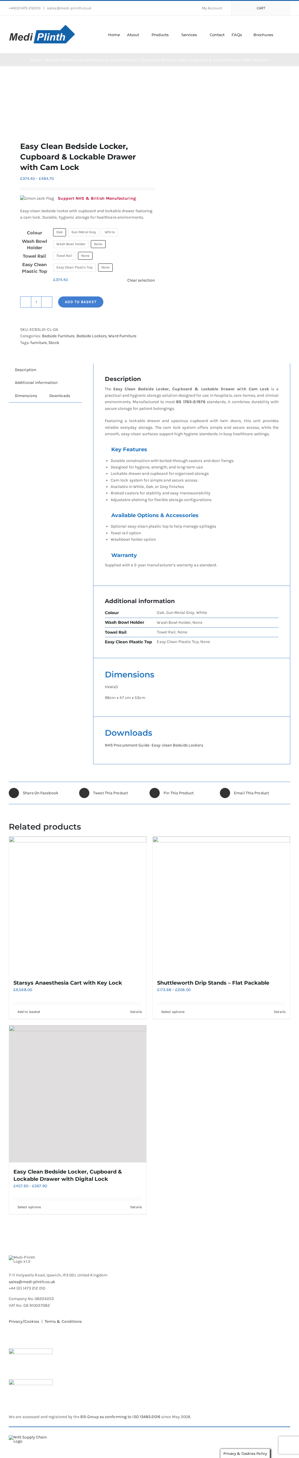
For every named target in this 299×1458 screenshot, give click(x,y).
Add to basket (81, 302)
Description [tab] (25, 369)
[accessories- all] (76, 104)
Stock (53, 342)
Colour (34, 233)
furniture (38, 342)
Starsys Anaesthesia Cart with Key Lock (67, 983)
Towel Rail (34, 256)
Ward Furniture (122, 335)
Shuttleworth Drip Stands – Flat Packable (213, 983)
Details (136, 1012)
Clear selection (141, 280)
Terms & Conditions (63, 1321)
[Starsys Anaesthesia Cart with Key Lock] (77, 905)
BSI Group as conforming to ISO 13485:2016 (119, 1416)
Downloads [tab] (59, 395)
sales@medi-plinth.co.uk (68, 8)
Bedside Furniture (58, 335)
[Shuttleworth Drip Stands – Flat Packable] (221, 905)
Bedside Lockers (92, 335)
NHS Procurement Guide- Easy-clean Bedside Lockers (154, 745)
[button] (281, 34)
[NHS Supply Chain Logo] (32, 1437)
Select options (173, 1012)
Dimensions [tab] (26, 395)
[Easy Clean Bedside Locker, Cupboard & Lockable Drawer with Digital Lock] (77, 1093)
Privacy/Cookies (24, 1321)
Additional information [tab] (36, 382)
